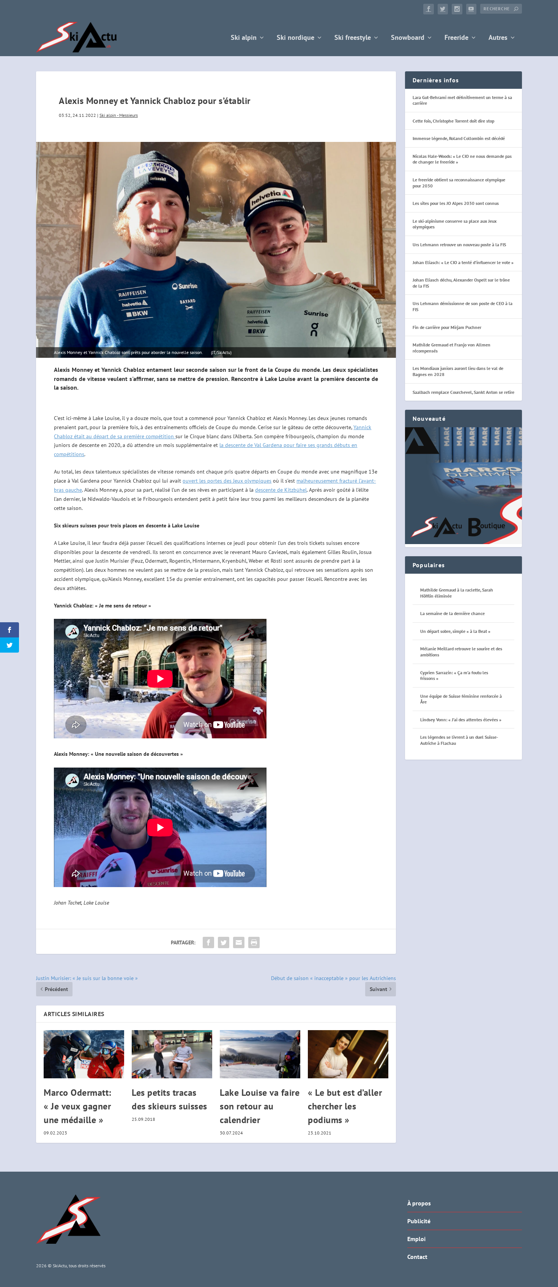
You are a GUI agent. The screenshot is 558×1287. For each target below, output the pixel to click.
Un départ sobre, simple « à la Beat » (455, 631)
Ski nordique (295, 38)
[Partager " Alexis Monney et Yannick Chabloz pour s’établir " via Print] (254, 942)
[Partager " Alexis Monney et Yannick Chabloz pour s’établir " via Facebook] (208, 942)
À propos (419, 1203)
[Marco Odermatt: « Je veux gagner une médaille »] (84, 1054)
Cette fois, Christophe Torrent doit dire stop (453, 121)
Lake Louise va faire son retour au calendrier (259, 1106)
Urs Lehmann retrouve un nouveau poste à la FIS (459, 244)
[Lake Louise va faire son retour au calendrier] (260, 1054)
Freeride (456, 38)
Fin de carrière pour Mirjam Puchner (447, 327)
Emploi (416, 1239)
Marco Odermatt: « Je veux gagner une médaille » (77, 1106)
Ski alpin (244, 38)
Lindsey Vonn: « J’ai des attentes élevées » (460, 719)
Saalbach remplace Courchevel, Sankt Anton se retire (463, 392)
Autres (498, 38)
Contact (417, 1256)
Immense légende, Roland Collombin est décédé (459, 138)
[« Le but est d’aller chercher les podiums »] (348, 1054)
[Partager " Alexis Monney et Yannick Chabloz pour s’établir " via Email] (238, 942)
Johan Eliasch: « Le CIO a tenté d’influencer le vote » (463, 262)
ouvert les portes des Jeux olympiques (227, 480)
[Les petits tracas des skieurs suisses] (172, 1054)
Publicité (418, 1221)
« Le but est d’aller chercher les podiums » (345, 1106)
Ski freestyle (352, 38)
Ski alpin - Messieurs (118, 115)
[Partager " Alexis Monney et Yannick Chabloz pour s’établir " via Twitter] (223, 942)
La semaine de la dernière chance (452, 613)
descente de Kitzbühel (281, 489)
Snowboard (407, 38)
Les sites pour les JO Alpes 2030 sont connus (456, 203)
